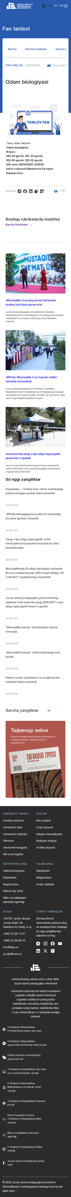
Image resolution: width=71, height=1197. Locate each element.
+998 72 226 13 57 (14, 934)
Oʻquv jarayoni (44, 827)
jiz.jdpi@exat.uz (12, 954)
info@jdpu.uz (10, 947)
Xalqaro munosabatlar (49, 834)
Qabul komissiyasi (13, 871)
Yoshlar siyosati (45, 848)
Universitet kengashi (15, 848)
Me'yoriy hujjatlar (13, 854)
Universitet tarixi (12, 827)
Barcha (12, 49)
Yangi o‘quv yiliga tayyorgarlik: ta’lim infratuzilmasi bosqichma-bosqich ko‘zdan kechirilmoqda (32, 543)
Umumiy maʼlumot (13, 821)
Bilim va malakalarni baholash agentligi (14, 900)
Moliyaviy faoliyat (46, 841)
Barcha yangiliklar (22, 711)
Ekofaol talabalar (36, 49)
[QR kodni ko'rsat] (43, 191)
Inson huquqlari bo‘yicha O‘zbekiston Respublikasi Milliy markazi (24, 1119)
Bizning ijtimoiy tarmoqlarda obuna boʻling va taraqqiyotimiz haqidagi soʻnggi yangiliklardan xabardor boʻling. (51, 927)
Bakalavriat (10, 878)
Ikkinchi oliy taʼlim (13, 891)
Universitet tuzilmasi (15, 834)
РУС (56, 6)
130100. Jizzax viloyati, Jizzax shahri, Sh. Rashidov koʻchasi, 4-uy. (17, 923)
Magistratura (10, 884)
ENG (61, 6)
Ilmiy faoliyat (43, 821)
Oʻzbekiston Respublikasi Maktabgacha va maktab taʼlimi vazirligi (24, 1087)
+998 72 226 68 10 (14, 941)
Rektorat (8, 841)
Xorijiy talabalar (45, 884)
